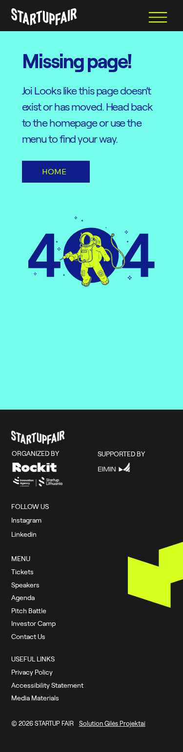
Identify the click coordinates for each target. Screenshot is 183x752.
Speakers (25, 585)
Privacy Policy (32, 672)
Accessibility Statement (47, 685)
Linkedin (24, 534)
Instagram (26, 520)
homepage (74, 122)
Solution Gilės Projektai (112, 723)
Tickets (22, 571)
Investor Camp (33, 623)
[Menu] (158, 17)
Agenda (23, 597)
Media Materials (35, 698)
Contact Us (28, 636)
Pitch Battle (28, 610)
